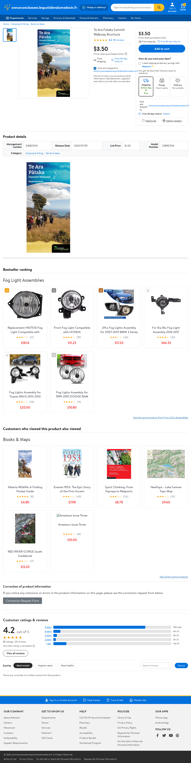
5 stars (48, 627)
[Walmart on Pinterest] (178, 735)
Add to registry (174, 120)
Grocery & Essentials (64, 18)
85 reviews (118, 40)
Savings (45, 18)
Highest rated (45, 665)
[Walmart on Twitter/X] (164, 735)
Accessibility (86, 733)
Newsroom (9, 727)
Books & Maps (38, 24)
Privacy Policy (125, 722)
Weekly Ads (140, 700)
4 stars (48, 631)
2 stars (48, 639)
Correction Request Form (22, 601)
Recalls (83, 727)
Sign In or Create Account (63, 700)
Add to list (150, 120)
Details (166, 113)
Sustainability (11, 738)
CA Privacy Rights (127, 727)
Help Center (93, 700)
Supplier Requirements (16, 743)
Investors (8, 733)
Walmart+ (47, 733)
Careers (122, 18)
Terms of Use (124, 717)
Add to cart (161, 49)
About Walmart (12, 717)
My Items (136, 18)
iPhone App (161, 717)
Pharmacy (108, 18)
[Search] (159, 7)
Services (32, 18)
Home (6, 24)
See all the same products (174, 576)
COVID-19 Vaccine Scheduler (95, 717)
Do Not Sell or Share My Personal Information (130, 743)
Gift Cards (47, 738)
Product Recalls (87, 738)
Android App (162, 722)
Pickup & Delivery (89, 18)
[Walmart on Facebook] (157, 735)
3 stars (48, 635)
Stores (45, 722)
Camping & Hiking (20, 24)
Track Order (117, 700)
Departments (17, 18)
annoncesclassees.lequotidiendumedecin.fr (116, 71)
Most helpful (67, 665)
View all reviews (16, 653)
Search (181, 665)
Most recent (23, 665)
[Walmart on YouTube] (171, 735)
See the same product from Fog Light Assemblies (160, 417)
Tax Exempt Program (90, 743)
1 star (48, 643)
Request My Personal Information (129, 734)
